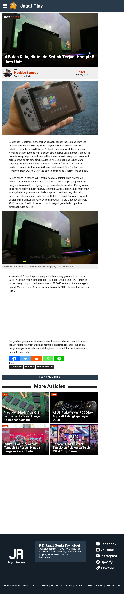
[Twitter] (25, 358)
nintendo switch (45, 367)
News (16, 16)
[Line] (59, 358)
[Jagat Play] (13, 6)
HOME (45, 585)
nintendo (29, 367)
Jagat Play (31, 6)
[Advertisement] (50, 315)
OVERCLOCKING (94, 585)
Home (7, 16)
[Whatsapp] (48, 358)
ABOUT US (56, 585)
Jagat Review (16, 562)
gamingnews (16, 367)
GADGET (79, 585)
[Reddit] (36, 358)
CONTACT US (112, 585)
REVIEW (68, 585)
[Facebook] (14, 358)
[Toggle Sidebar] (6, 6)
